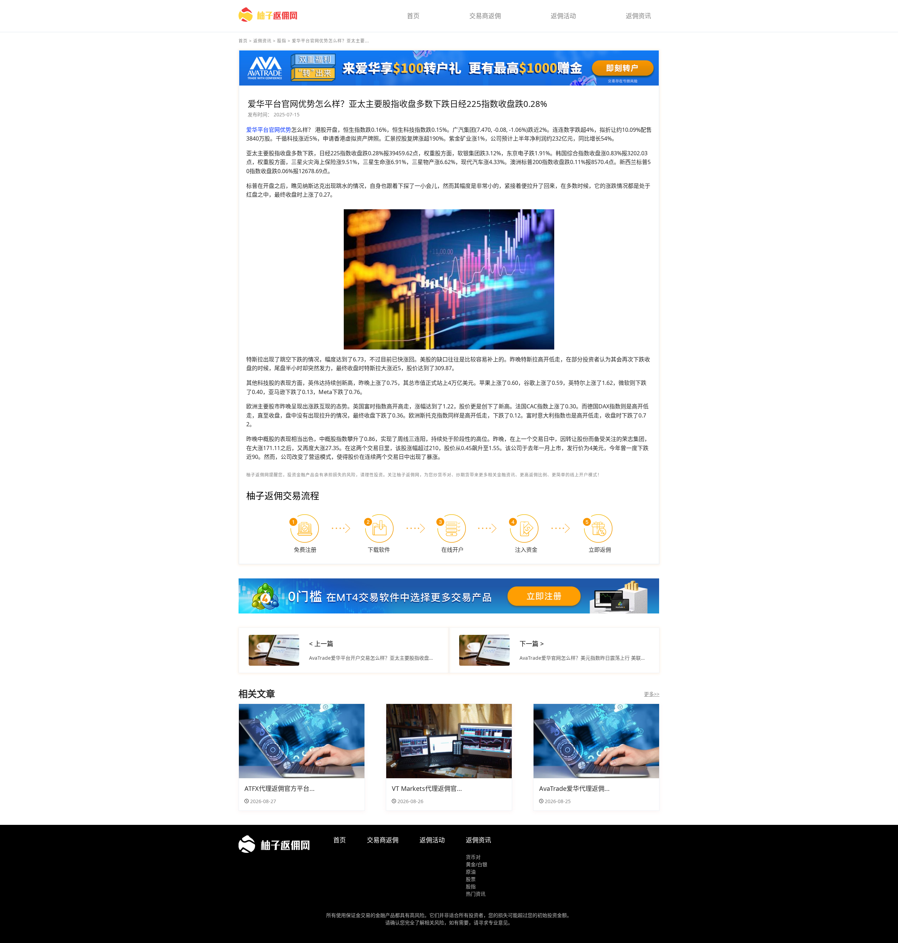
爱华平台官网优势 (268, 130)
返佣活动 (563, 16)
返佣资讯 (638, 16)
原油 (471, 871)
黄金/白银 (476, 864)
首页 (413, 16)
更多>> (651, 694)
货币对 (473, 857)
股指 (281, 41)
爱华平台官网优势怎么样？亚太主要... (330, 41)
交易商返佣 (485, 16)
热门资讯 (475, 893)
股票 (471, 879)
